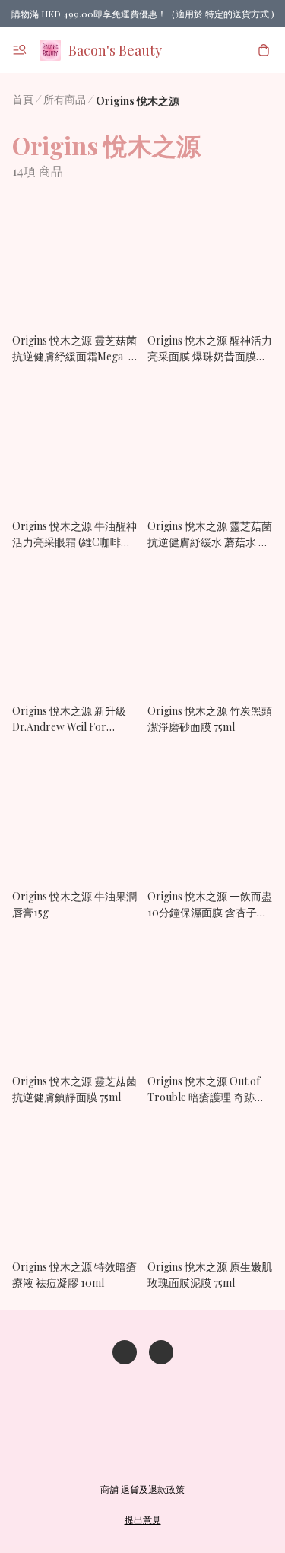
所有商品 (64, 99)
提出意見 (143, 1519)
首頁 (22, 99)
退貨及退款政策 (153, 1489)
